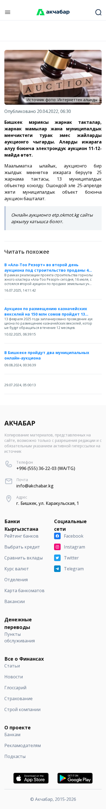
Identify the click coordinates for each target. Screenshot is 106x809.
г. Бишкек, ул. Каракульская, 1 (47, 503)
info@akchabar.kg (35, 486)
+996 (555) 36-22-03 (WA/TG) (45, 468)
